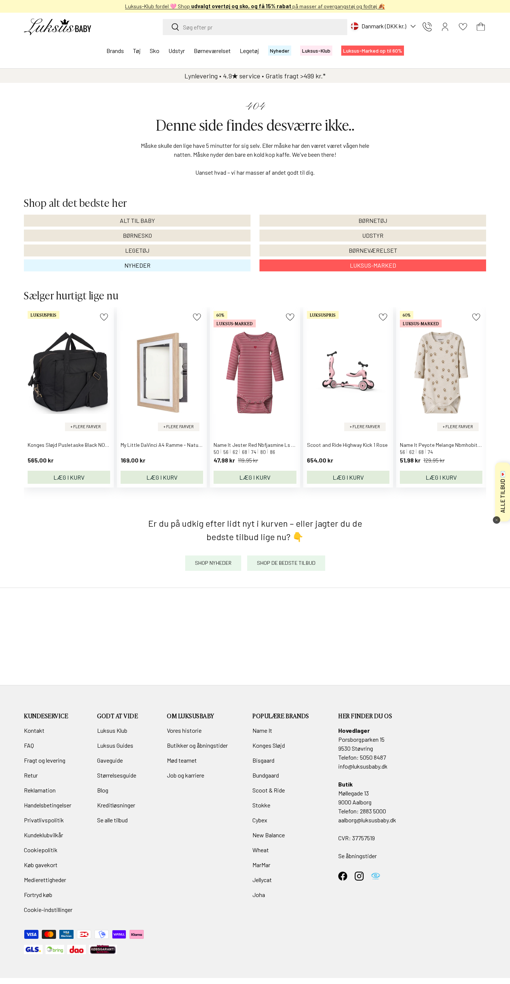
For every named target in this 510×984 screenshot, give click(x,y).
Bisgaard (263, 760)
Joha (258, 894)
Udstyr (176, 50)
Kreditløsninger (116, 805)
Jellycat (262, 879)
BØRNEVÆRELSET (373, 250)
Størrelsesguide (116, 775)
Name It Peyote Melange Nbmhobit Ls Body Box (453, 445)
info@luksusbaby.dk (363, 766)
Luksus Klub (112, 730)
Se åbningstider (357, 855)
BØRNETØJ (372, 220)
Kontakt (34, 730)
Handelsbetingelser (47, 805)
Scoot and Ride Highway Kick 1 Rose (347, 445)
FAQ (29, 745)
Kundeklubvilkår (43, 834)
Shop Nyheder (213, 563)
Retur (31, 775)
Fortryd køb (38, 894)
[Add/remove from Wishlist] (104, 317)
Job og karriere (185, 775)
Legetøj (249, 50)
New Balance (268, 834)
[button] (481, 27)
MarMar (261, 864)
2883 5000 (373, 811)
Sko (154, 50)
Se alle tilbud (112, 819)
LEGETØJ (137, 250)
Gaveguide (110, 760)
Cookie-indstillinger (48, 909)
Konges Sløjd (268, 745)
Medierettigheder (45, 879)
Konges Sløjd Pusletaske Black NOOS (70, 445)
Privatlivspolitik (44, 819)
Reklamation (40, 790)
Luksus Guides (115, 745)
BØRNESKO (137, 235)
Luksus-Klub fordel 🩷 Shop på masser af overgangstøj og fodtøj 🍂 (255, 6)
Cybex (259, 819)
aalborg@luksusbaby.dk (367, 819)
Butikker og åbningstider (197, 745)
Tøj (137, 50)
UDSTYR (372, 235)
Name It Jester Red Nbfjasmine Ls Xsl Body (262, 445)
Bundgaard (265, 775)
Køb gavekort (40, 864)
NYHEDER (137, 265)
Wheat (260, 849)
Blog (102, 790)
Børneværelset (212, 50)
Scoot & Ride (268, 790)
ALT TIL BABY (137, 220)
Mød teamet (182, 760)
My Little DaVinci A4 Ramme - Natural (162, 445)
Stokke (261, 805)
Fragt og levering (44, 760)
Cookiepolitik (40, 849)
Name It (262, 730)
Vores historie (184, 730)
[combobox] (255, 27)
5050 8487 (373, 757)
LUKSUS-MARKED (373, 265)
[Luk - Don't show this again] (496, 520)
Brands (115, 50)
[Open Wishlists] (462, 26)
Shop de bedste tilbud (286, 563)
